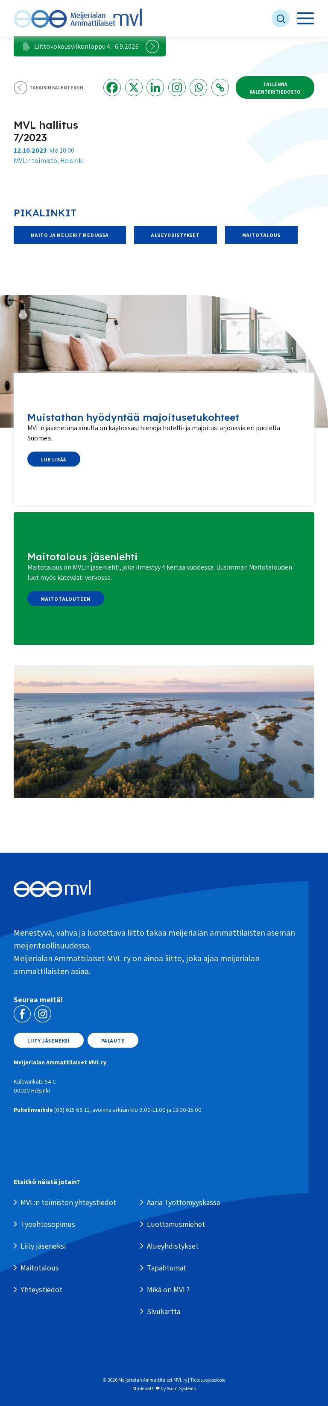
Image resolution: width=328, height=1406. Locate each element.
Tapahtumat (166, 1268)
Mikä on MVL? (168, 1289)
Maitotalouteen (66, 599)
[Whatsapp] (198, 87)
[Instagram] (177, 87)
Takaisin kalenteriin (56, 87)
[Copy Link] (220, 87)
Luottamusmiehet (176, 1224)
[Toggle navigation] (305, 18)
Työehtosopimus (47, 1224)
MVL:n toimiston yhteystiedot (68, 1202)
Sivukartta (163, 1311)
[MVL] (78, 18)
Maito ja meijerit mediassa (70, 235)
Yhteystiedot (41, 1289)
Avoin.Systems (181, 1388)
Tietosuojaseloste (208, 1379)
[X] (134, 87)
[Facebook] (112, 87)
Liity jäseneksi (48, 1040)
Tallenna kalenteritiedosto (275, 88)
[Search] (219, 18)
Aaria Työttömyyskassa (183, 1202)
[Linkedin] (155, 87)
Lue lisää (54, 459)
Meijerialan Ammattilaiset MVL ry (152, 1379)
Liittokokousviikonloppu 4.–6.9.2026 (86, 46)
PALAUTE (113, 1040)
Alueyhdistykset (175, 235)
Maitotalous (261, 235)
